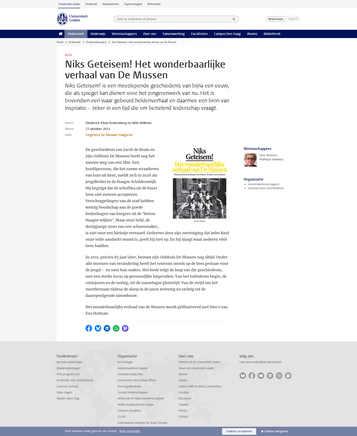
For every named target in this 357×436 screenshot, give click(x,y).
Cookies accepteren (239, 431)
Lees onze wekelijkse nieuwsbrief (260, 362)
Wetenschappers (124, 34)
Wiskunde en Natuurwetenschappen (141, 398)
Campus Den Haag (227, 34)
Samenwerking (174, 34)
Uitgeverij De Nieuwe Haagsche (109, 135)
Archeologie (125, 362)
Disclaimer (185, 398)
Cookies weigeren (276, 431)
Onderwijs (97, 34)
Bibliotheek (154, 4)
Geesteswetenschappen (263, 184)
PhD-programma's (68, 374)
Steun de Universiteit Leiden (196, 368)
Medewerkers (110, 4)
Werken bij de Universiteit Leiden (199, 362)
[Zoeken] (234, 19)
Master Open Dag (68, 398)
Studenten (91, 4)
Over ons (149, 34)
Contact (183, 417)
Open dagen (64, 392)
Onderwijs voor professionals (75, 380)
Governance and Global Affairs (137, 380)
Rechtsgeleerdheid (129, 386)
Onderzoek (76, 34)
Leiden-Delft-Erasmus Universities (199, 386)
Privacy (183, 411)
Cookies (183, 405)
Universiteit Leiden (69, 4)
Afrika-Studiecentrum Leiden (136, 405)
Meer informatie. (129, 431)
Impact (182, 380)
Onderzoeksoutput (96, 42)
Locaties (183, 392)
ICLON (122, 417)
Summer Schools (67, 386)
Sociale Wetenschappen (133, 392)
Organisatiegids (133, 4)
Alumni (252, 34)
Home (60, 42)
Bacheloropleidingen (69, 362)
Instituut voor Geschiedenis (266, 188)
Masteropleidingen (68, 368)
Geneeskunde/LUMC (130, 374)
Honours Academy (129, 411)
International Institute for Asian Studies (142, 423)
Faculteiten (199, 34)
